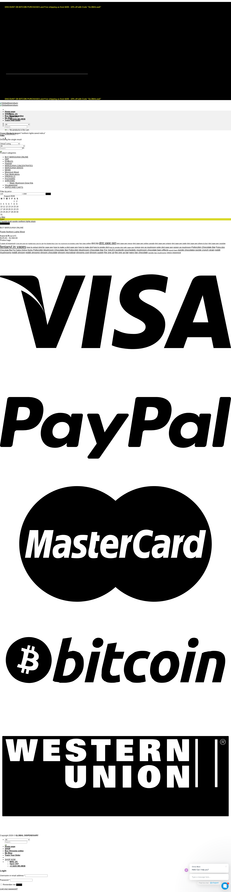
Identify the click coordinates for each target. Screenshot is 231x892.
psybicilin (119, 250)
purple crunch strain (204, 250)
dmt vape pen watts (179, 243)
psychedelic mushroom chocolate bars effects (146, 250)
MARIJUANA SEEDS (14, 168)
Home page (10, 112)
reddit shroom (18, 252)
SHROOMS (10, 181)
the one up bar (122, 252)
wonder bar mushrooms (157, 253)
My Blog (8, 118)
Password (5, 880)
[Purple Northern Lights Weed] (18, 221)
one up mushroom (148, 247)
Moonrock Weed (12, 172)
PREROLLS (10, 176)
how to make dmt (85, 247)
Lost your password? (9, 889)
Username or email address (12, 876)
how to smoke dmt (101, 247)
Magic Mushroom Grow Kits (21, 183)
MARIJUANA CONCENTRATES (19, 166)
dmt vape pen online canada (143, 243)
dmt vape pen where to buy (197, 243)
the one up (109, 252)
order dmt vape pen (165, 247)
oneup (137, 247)
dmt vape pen (107, 243)
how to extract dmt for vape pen (40, 247)
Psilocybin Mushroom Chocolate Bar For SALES (92, 250)
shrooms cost (82, 252)
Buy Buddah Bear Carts (51, 243)
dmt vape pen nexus (124, 243)
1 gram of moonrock (7, 243)
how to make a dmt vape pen (66, 247)
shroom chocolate (48, 252)
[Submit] (6, 129)
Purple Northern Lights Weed (12, 232)
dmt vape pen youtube (216, 243)
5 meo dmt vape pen (22, 243)
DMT (7, 159)
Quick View (5, 224)
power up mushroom (182, 247)
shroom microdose (67, 252)
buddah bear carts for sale (36, 243)
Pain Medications (12, 174)
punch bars (173, 250)
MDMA (8, 170)
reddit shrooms (33, 252)
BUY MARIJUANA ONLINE (16, 157)
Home (2, 133)
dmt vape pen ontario (163, 243)
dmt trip (95, 243)
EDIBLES (9, 161)
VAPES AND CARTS (14, 187)
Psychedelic (10, 179)
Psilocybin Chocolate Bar (203, 247)
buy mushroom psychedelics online (68, 243)
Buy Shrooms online (14, 116)
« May (2, 217)
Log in (19, 885)
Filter (48, 194)
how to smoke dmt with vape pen (121, 247)
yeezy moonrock (174, 253)
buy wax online (85, 243)
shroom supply (97, 252)
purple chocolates (186, 250)
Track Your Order (12, 120)
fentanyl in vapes (13, 247)
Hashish (8, 163)
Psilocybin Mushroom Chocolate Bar (50, 250)
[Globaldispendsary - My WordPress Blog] (9, 104)
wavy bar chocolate (138, 252)
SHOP (7, 114)
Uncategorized (11, 185)
